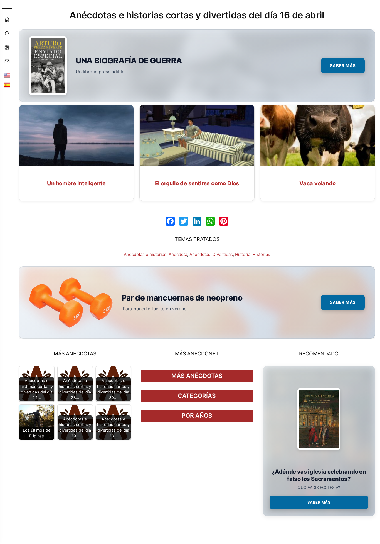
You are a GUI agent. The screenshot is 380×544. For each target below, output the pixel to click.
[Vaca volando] (317, 135)
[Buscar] (7, 33)
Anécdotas (199, 254)
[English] (7, 75)
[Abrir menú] (7, 6)
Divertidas (223, 254)
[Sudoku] (7, 47)
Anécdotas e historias (145, 254)
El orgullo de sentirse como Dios (197, 183)
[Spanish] (7, 85)
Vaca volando (317, 183)
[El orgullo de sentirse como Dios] (197, 135)
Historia (242, 254)
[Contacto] (7, 61)
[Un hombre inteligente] (76, 135)
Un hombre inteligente (76, 183)
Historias (261, 254)
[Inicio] (7, 19)
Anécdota (178, 254)
